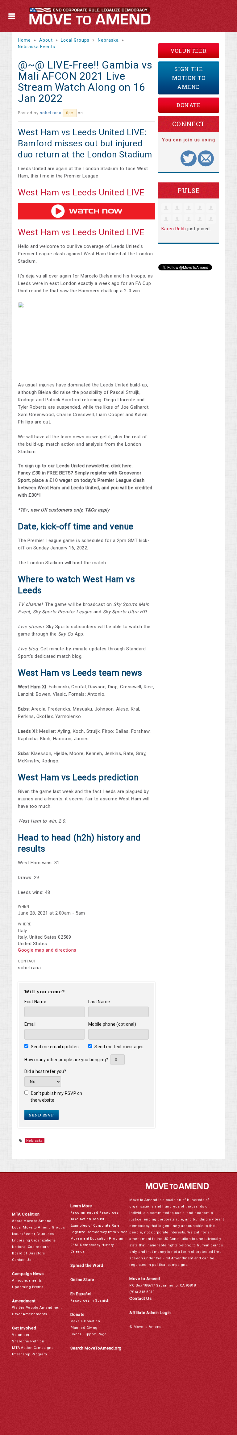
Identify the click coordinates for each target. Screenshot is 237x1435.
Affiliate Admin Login (150, 1312)
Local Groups (75, 40)
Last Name (99, 1001)
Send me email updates (55, 1046)
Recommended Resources (94, 1213)
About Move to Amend (32, 1221)
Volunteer (188, 50)
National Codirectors (30, 1247)
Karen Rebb (173, 229)
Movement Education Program (97, 1239)
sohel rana (50, 113)
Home (24, 40)
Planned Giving (84, 1328)
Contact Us (21, 1260)
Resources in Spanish (90, 1301)
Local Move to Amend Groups (38, 1227)
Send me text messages (119, 1046)
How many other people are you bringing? (66, 1059)
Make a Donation (85, 1321)
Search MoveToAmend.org (96, 1348)
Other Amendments (29, 1314)
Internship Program (29, 1354)
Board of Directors (28, 1253)
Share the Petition (28, 1341)
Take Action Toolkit (87, 1219)
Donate (189, 105)
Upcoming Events (28, 1287)
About (46, 40)
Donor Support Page (88, 1334)
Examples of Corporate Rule (95, 1226)
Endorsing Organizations (34, 1240)
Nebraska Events (36, 46)
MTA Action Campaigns (32, 1348)
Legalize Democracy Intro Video (99, 1232)
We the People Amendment (37, 1308)
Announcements (27, 1281)
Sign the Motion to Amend (189, 77)
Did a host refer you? (45, 1071)
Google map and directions (47, 950)
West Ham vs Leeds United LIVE (81, 192)
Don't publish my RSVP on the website (56, 1097)
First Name (35, 1001)
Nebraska (108, 40)
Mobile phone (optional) (112, 1024)
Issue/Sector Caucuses (33, 1234)
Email (29, 1024)
